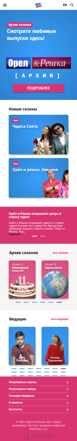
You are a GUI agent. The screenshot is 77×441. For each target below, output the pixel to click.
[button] (38, 382)
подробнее (38, 88)
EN (65, 5)
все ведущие (59, 319)
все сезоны (60, 252)
